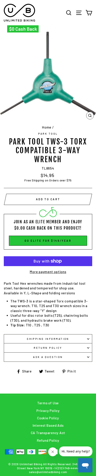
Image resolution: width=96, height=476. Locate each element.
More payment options (48, 272)
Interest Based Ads (48, 425)
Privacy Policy (48, 411)
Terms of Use (48, 403)
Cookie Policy (48, 418)
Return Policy (48, 347)
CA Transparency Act (48, 433)
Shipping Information (48, 338)
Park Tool (48, 133)
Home (46, 127)
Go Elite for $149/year (48, 240)
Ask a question (48, 356)
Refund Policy (48, 440)
